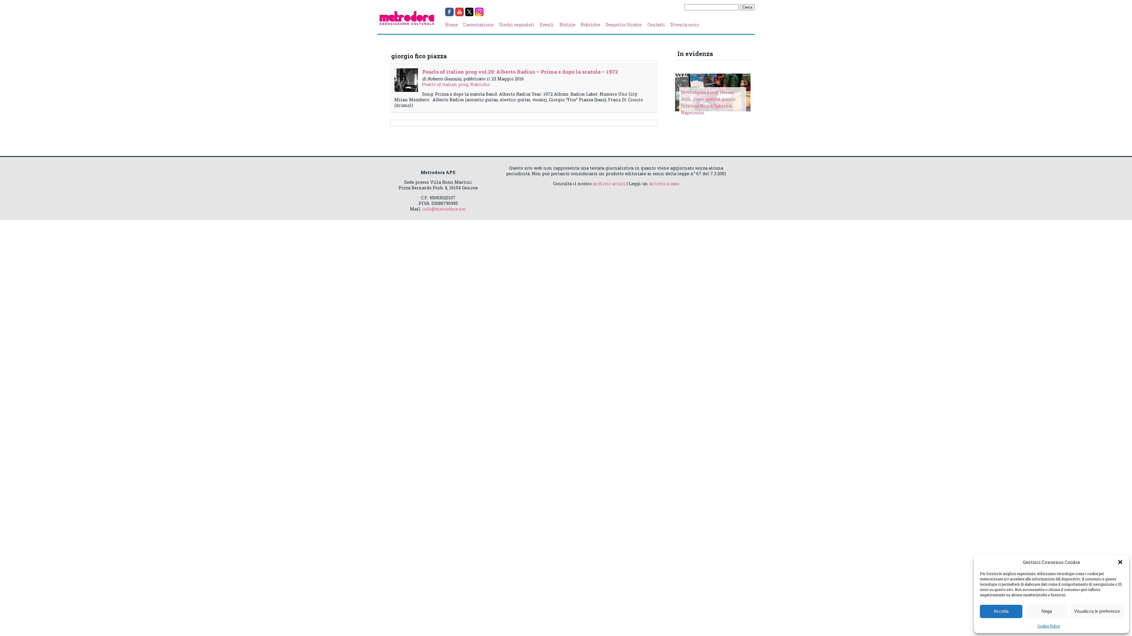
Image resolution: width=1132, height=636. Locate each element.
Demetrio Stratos (624, 24)
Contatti (656, 24)
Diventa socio (684, 24)
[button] (1120, 562)
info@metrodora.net (444, 209)
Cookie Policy (1048, 626)
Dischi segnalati (516, 24)
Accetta (1001, 611)
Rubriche (590, 24)
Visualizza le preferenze (1097, 611)
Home (451, 24)
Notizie (567, 24)
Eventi (547, 24)
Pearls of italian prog (445, 84)
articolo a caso (664, 183)
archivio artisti (609, 183)
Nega (1046, 611)
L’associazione (478, 24)
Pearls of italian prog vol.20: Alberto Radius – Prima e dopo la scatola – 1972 (520, 71)
